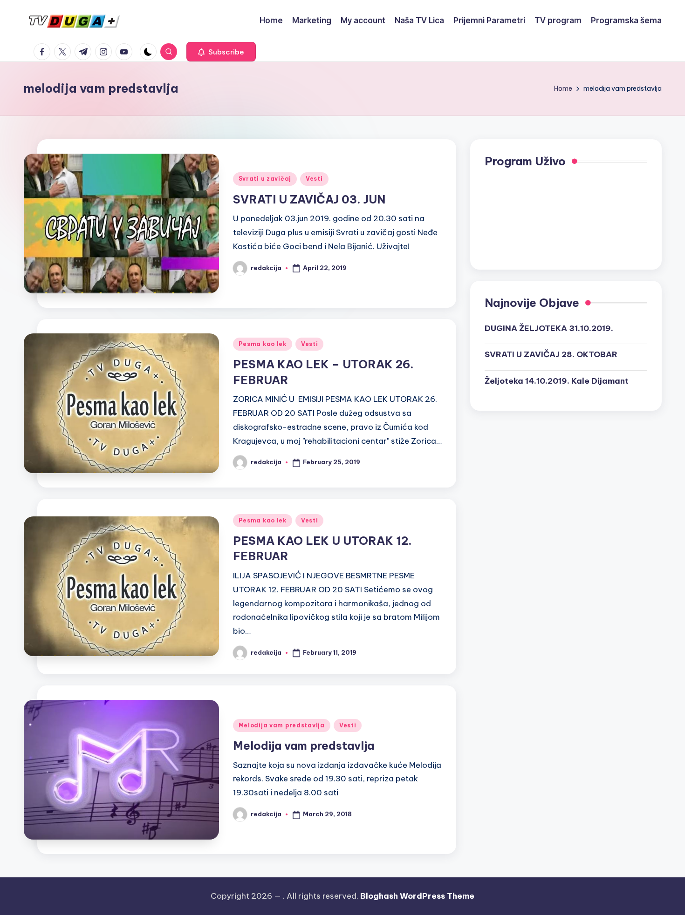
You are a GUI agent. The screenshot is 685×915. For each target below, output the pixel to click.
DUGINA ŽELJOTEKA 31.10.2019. (549, 328)
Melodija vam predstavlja (282, 725)
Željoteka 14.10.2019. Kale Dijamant (557, 380)
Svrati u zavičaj (265, 178)
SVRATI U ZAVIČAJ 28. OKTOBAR (551, 354)
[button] (221, 51)
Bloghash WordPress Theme (417, 896)
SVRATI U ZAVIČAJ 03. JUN (309, 199)
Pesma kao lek (263, 343)
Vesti (314, 178)
